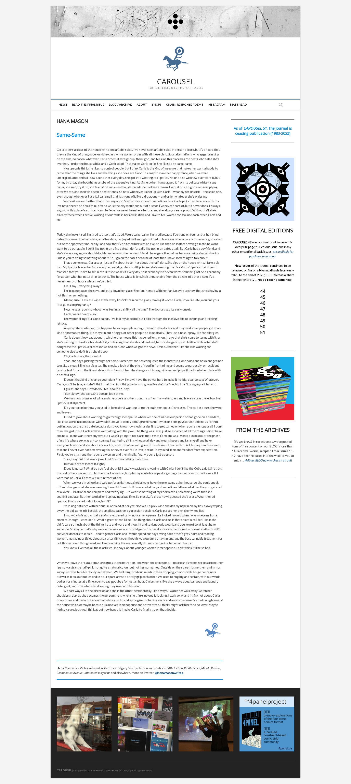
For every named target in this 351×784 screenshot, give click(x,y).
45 (262, 297)
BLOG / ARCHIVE (120, 104)
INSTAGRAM (216, 104)
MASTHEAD (238, 104)
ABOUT (142, 104)
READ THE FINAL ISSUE (88, 104)
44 (262, 291)
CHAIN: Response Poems (184, 104)
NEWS (63, 104)
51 (262, 332)
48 (262, 315)
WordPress (112, 770)
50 (262, 326)
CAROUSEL (175, 81)
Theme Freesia (96, 770)
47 (262, 309)
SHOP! (156, 104)
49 (262, 320)
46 (262, 303)
